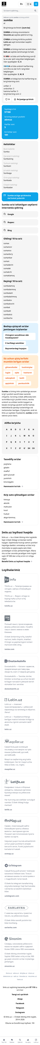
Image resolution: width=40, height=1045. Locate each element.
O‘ (20, 448)
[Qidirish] (35, 10)
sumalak (7, 268)
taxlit (21, 378)
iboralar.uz (23, 976)
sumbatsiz (8, 314)
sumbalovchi (9, 304)
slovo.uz (31, 973)
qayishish (9, 383)
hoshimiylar (27, 367)
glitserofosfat (11, 367)
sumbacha (8, 318)
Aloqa (20, 999)
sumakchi (8, 272)
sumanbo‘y (8, 254)
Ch (33, 448)
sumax (6, 243)
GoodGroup (19, 1023)
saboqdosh (10, 378)
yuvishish (7, 478)
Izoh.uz (7, 52)
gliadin (6, 467)
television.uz (8, 976)
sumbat (7, 307)
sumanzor (8, 247)
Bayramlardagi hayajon (15, 348)
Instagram (20, 1012)
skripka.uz (23, 973)
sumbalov (8, 300)
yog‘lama (7, 464)
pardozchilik (23, 383)
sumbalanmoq (10, 289)
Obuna (8, 1023)
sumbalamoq (9, 286)
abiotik (6, 503)
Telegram (20, 1008)
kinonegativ (9, 482)
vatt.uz (15, 976)
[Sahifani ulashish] (36, 4)
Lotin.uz (7, 42)
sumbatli (7, 311)
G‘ (24, 448)
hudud (6, 514)
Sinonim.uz (9, 35)
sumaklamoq (9, 275)
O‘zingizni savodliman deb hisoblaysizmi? (17, 336)
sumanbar (8, 257)
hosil (6, 510)
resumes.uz (32, 976)
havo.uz (20, 979)
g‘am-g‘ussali (9, 475)
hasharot (28, 372)
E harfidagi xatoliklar (14, 343)
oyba (17, 372)
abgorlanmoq (9, 517)
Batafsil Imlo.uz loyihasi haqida (16, 561)
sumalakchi (8, 265)
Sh (29, 448)
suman (6, 261)
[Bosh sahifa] (11, 4)
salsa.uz (16, 973)
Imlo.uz (5, 413)
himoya (7, 499)
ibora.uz (9, 973)
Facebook (20, 1003)
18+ (33, 1023)
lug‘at (7, 372)
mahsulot (8, 507)
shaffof (7, 471)
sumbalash (8, 293)
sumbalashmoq (10, 296)
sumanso (7, 250)
